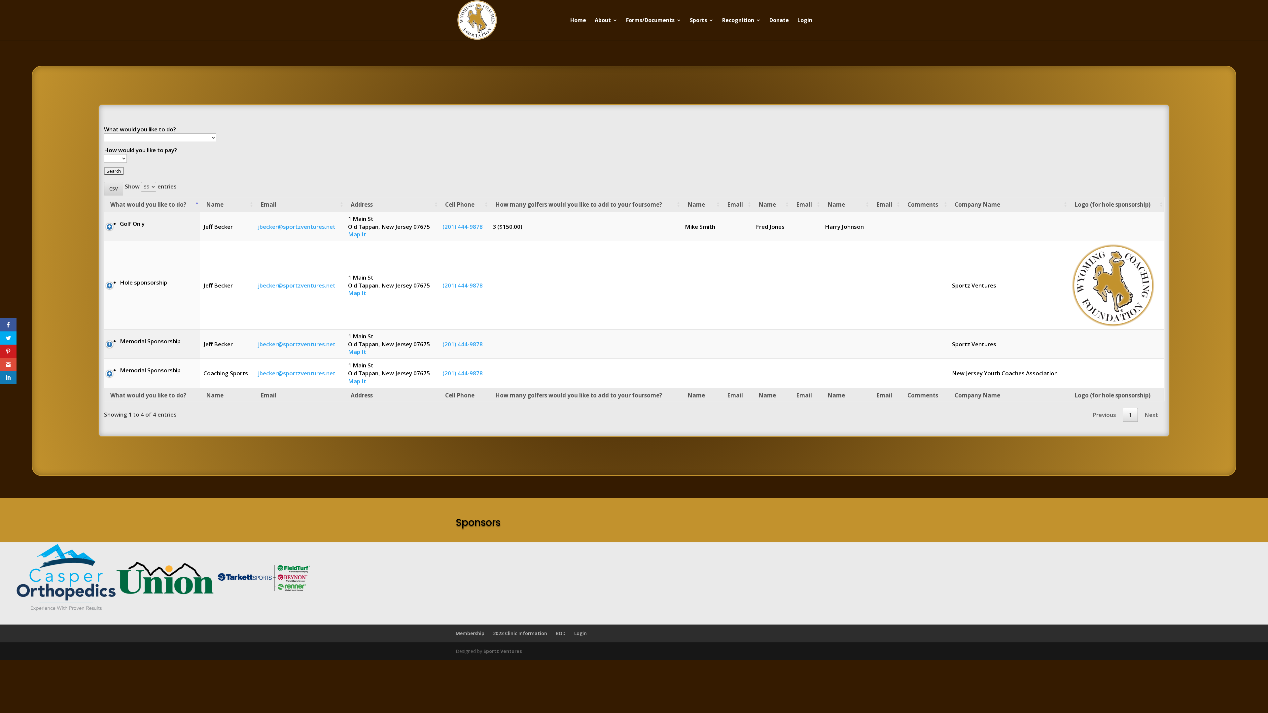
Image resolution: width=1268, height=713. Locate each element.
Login (804, 21)
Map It (357, 234)
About (603, 21)
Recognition (738, 21)
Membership (470, 633)
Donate (779, 21)
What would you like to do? (140, 129)
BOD (561, 633)
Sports (698, 21)
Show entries (151, 186)
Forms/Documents (650, 21)
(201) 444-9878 (462, 226)
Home (578, 21)
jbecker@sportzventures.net (296, 226)
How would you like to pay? (140, 150)
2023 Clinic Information (520, 633)
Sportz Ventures (502, 651)
